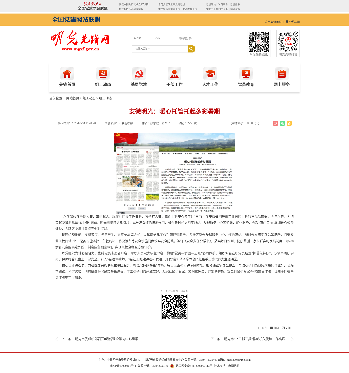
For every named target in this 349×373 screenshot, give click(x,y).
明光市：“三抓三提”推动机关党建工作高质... (256, 339)
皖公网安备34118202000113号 (194, 365)
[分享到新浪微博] (275, 123)
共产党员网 (293, 21)
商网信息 (234, 365)
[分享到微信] (282, 123)
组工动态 (89, 98)
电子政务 (185, 38)
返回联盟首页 (273, 21)
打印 (276, 327)
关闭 (288, 327)
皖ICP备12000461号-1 (122, 365)
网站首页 (72, 98)
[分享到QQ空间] (289, 123)
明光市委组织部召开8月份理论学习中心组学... (108, 339)
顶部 (264, 327)
